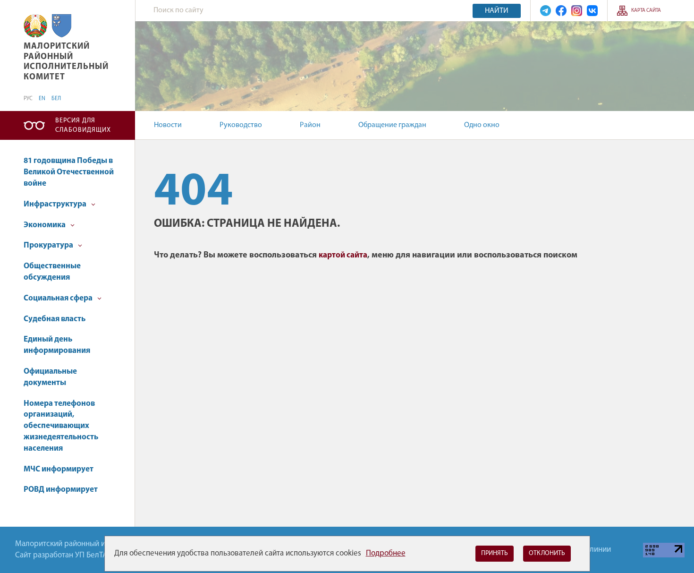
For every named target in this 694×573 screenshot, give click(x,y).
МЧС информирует (58, 469)
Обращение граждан (392, 125)
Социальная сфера (59, 298)
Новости (168, 125)
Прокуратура (49, 245)
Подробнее (386, 553)
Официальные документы (50, 377)
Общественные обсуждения (52, 272)
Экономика (45, 225)
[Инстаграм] (576, 11)
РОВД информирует (61, 490)
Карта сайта (646, 10)
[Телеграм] (545, 11)
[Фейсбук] (561, 11)
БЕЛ (56, 99)
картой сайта (343, 255)
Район (310, 125)
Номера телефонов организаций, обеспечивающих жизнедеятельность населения (61, 426)
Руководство (241, 125)
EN (42, 99)
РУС (28, 99)
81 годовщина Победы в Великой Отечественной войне (69, 172)
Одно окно (481, 125)
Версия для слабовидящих (83, 125)
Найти (496, 11)
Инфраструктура (56, 204)
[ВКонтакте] (592, 11)
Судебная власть (54, 319)
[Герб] (35, 25)
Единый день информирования (57, 345)
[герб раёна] (61, 25)
